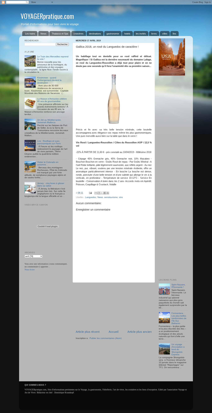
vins (121, 197)
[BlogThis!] (98, 193)
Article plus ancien (139, 331)
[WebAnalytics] (165, 376)
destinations (95, 33)
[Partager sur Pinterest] (107, 193)
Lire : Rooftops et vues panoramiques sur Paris (49, 142)
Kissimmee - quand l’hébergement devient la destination (49, 80)
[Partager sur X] (101, 193)
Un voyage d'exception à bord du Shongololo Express (178, 349)
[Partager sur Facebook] (104, 193)
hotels (127, 33)
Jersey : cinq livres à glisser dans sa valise (50, 184)
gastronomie (112, 33)
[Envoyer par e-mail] (95, 193)
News (43, 33)
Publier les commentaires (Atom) (106, 338)
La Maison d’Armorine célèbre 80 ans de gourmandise (52, 100)
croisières (78, 33)
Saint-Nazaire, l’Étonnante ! (178, 286)
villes (164, 33)
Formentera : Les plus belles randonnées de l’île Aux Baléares (178, 318)
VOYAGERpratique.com (47, 16)
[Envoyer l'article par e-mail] (90, 193)
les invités (141, 33)
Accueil (113, 331)
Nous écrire (30, 269)
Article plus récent (87, 331)
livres (154, 33)
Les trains (30, 33)
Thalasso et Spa (60, 33)
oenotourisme (111, 197)
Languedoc (90, 197)
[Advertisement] (113, 306)
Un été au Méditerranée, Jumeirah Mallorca (49, 121)
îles (174, 33)
